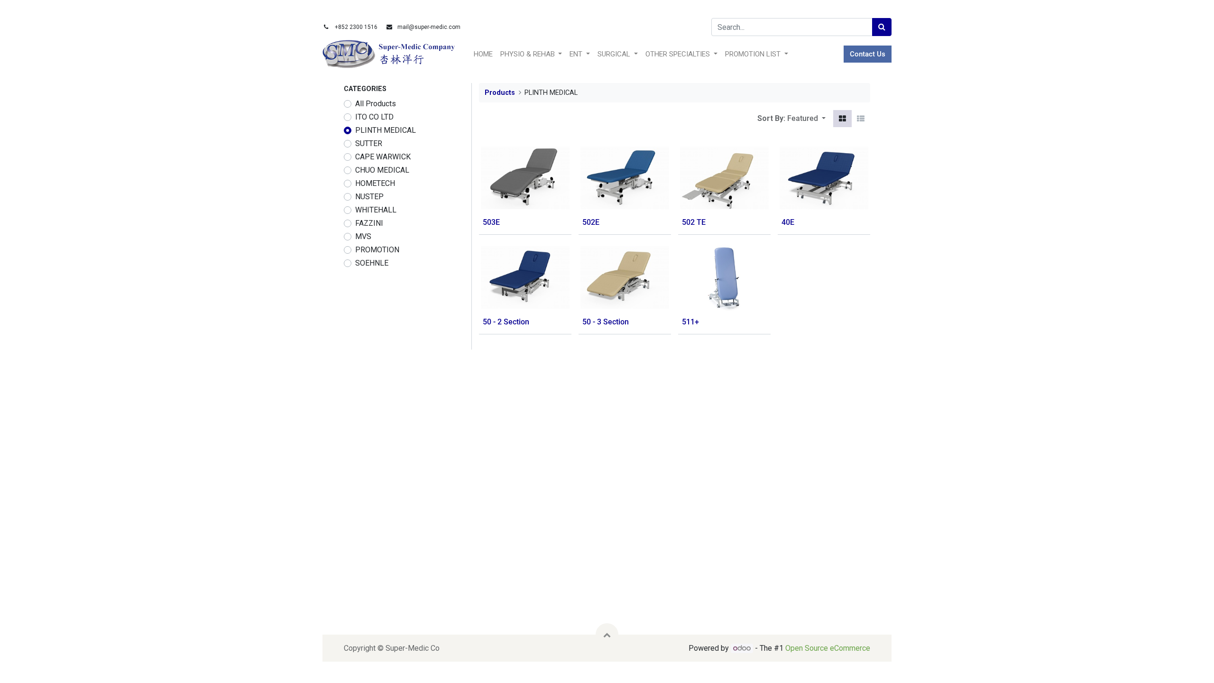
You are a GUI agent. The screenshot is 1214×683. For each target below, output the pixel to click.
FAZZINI (369, 223)
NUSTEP (369, 196)
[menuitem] (483, 54)
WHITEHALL (375, 209)
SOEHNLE (371, 263)
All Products (375, 103)
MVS (363, 236)
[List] (860, 118)
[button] (806, 118)
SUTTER (368, 143)
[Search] (882, 27)
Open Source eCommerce (827, 648)
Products (500, 93)
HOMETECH (375, 183)
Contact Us (867, 54)
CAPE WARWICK (383, 156)
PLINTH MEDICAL (385, 130)
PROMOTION (377, 249)
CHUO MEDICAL (382, 170)
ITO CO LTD (374, 116)
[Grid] (842, 118)
